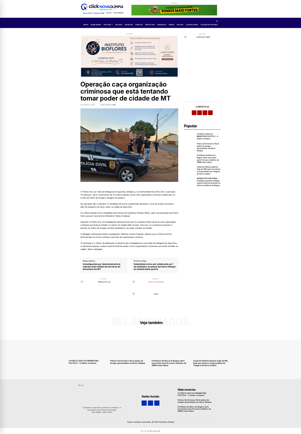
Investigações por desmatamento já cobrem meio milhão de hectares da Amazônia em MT (101, 266)
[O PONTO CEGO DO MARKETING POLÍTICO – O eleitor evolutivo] (189, 136)
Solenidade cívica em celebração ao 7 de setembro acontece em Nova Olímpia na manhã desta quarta (155, 266)
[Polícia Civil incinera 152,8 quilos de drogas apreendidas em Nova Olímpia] (189, 146)
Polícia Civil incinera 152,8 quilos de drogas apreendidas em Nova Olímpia (127, 362)
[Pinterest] (205, 112)
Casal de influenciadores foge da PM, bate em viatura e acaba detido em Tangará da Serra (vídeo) (210, 363)
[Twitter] (199, 112)
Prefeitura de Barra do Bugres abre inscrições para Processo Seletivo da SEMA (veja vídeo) (169, 363)
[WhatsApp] (210, 112)
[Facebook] (194, 112)
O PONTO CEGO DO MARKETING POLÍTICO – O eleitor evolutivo (207, 136)
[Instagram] (150, 403)
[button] (217, 21)
